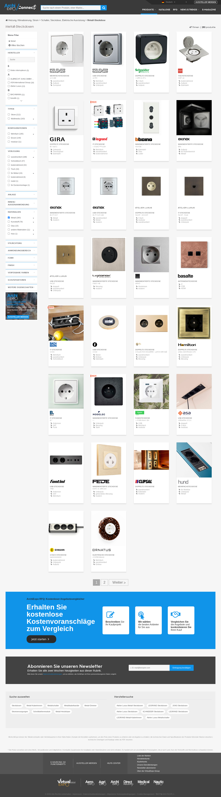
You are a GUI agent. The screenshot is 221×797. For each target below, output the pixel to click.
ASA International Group (22, 82)
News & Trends (188, 9)
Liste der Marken (144, 756)
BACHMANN (18, 94)
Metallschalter (53, 706)
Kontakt (151, 37)
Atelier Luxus (18, 86)
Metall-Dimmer (90, 706)
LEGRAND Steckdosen (157, 706)
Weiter (118, 582)
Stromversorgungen (20, 712)
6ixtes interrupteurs (20, 70)
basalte (15, 98)
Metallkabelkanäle (71, 706)
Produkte (148, 9)
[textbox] (71, 7)
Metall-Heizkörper (63, 712)
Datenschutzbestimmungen (52, 674)
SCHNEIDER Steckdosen (153, 712)
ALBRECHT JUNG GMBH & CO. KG (23, 79)
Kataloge (164, 9)
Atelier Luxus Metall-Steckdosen (130, 706)
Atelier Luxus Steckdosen (127, 712)
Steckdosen (16, 706)
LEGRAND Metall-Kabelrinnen (129, 718)
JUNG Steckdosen (179, 706)
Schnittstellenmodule (41, 712)
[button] (21, 52)
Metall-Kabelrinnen (34, 706)
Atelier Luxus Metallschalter (158, 718)
